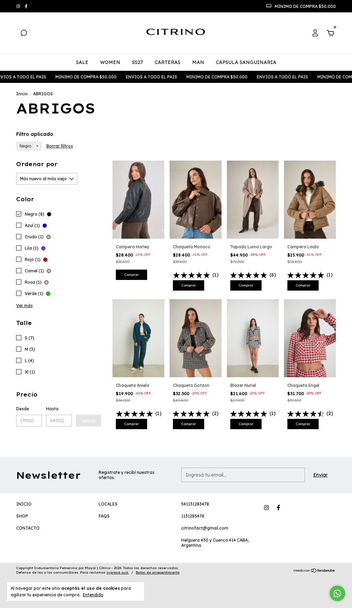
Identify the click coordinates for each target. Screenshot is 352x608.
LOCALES (108, 504)
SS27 (137, 62)
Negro (25, 146)
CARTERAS (167, 62)
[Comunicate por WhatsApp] (337, 593)
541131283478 (195, 504)
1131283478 (192, 516)
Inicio (22, 93)
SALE (82, 62)
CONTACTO (28, 528)
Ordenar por (36, 164)
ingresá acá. (118, 572)
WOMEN (110, 62)
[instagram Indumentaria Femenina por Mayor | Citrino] (18, 6)
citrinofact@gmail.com (204, 528)
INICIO (24, 504)
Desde (22, 408)
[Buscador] (23, 34)
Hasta (52, 408)
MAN (198, 62)
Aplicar (88, 420)
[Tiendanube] (314, 571)
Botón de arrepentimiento (157, 572)
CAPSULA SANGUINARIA (246, 62)
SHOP (22, 516)
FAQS (104, 516)
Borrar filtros (59, 146)
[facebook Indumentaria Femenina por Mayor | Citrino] (26, 6)
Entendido (93, 594)
